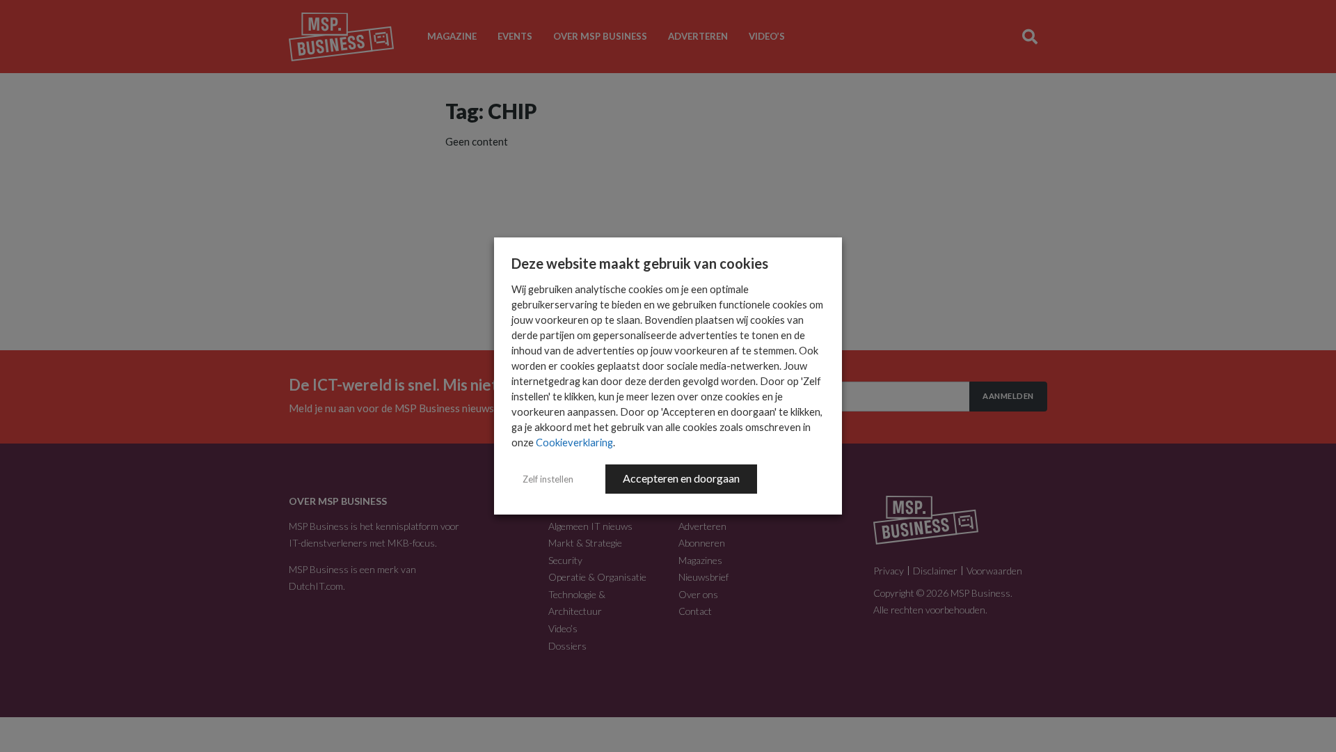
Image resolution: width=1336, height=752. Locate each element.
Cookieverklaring (574, 442)
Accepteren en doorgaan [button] (681, 478)
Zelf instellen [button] (548, 479)
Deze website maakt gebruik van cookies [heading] (639, 263)
